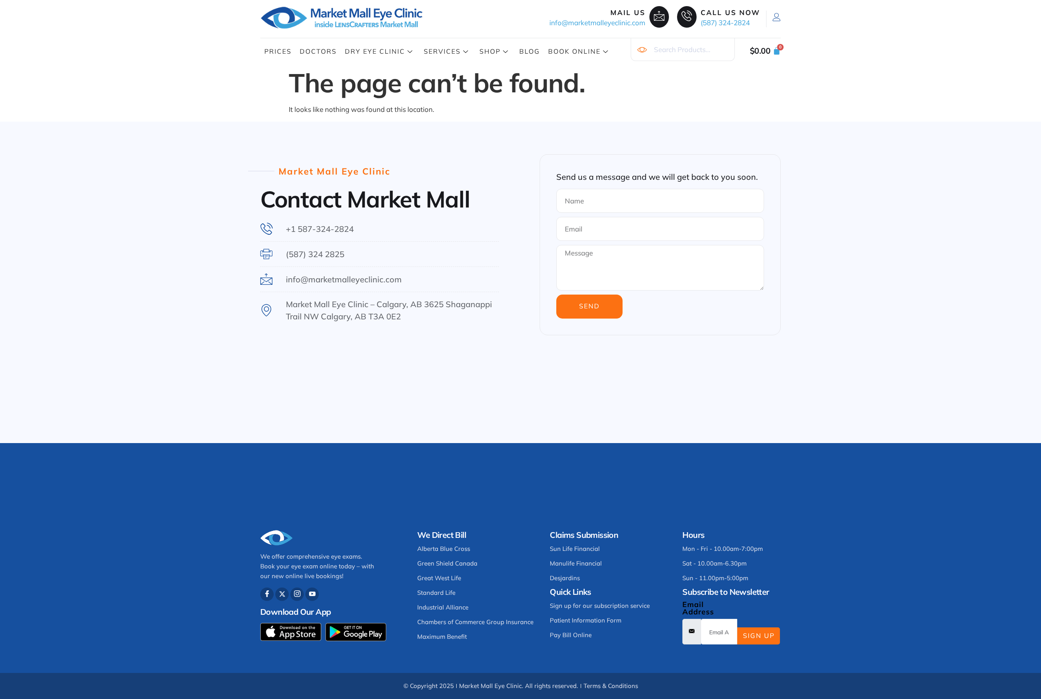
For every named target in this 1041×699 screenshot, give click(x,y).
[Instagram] (297, 594)
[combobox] (683, 49)
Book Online (574, 51)
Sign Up (759, 635)
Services (442, 51)
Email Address (698, 608)
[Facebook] (267, 594)
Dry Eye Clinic (375, 51)
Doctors (318, 51)
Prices (278, 51)
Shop (490, 51)
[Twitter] (282, 594)
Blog (529, 51)
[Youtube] (312, 594)
